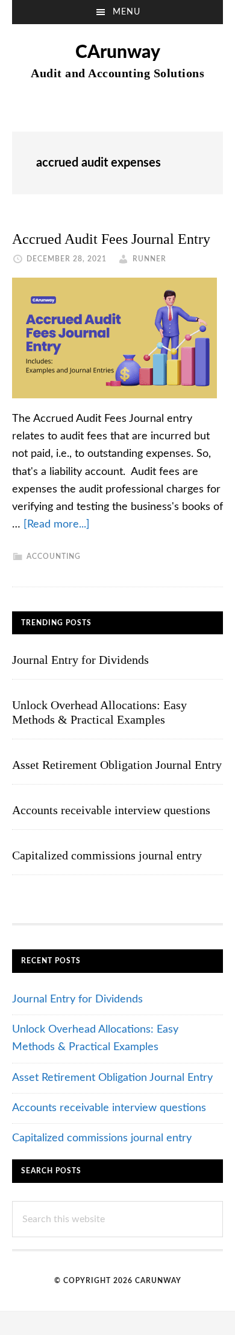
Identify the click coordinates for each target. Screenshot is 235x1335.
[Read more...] (57, 524)
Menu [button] (126, 12)
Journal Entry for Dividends (80, 659)
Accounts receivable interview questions (111, 810)
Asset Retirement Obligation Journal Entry (117, 764)
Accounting (54, 556)
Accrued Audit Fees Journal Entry (111, 239)
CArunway (117, 52)
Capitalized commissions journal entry (107, 855)
